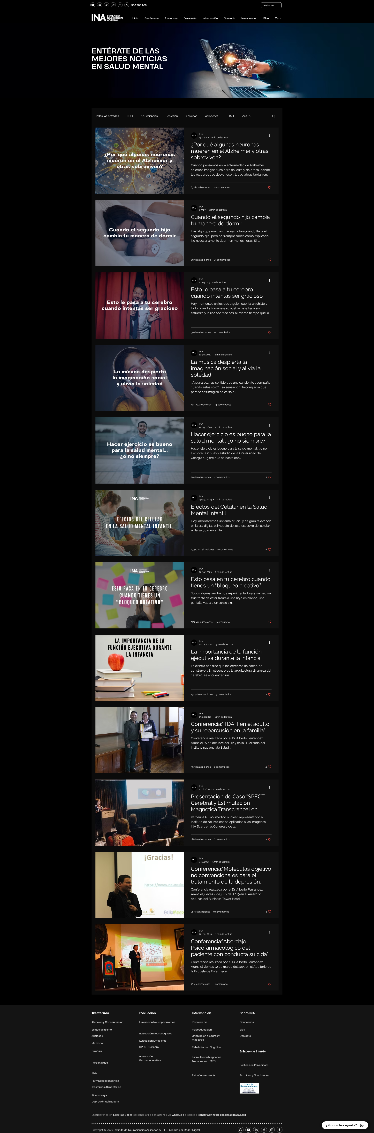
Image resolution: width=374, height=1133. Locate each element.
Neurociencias (149, 116)
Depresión (172, 116)
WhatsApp (178, 1114)
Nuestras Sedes (122, 1114)
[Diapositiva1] (187, 89)
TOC (130, 116)
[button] (273, 116)
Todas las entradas (107, 116)
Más (244, 116)
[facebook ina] (120, 4)
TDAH (230, 116)
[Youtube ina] (92, 4)
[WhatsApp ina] (126, 4)
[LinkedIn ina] (99, 4)
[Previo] (14, 59)
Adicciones (211, 116)
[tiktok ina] (106, 4)
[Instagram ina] (113, 4)
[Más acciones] (271, 135)
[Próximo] (359, 59)
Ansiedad (191, 116)
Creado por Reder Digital (184, 1129)
